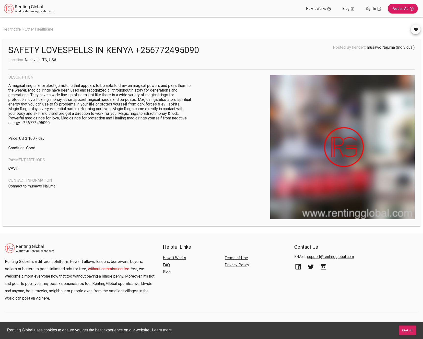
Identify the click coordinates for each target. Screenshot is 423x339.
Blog (167, 272)
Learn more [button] (162, 330)
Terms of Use (236, 258)
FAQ (166, 265)
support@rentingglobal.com (330, 256)
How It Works (174, 258)
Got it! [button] (407, 330)
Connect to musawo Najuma (32, 186)
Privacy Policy (237, 265)
